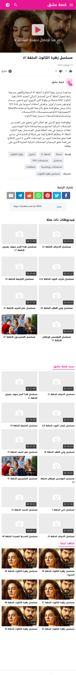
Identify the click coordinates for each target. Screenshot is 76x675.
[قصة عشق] (69, 85)
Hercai (59, 154)
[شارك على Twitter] (57, 198)
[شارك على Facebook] (66, 198)
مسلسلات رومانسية (51, 167)
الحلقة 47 (45, 154)
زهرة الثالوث (16, 154)
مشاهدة (30, 167)
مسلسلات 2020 (40, 161)
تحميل (32, 154)
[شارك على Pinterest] (47, 198)
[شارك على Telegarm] (20, 198)
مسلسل (57, 161)
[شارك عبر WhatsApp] (38, 198)
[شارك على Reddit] (29, 198)
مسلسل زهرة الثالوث (48, 174)
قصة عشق (58, 82)
